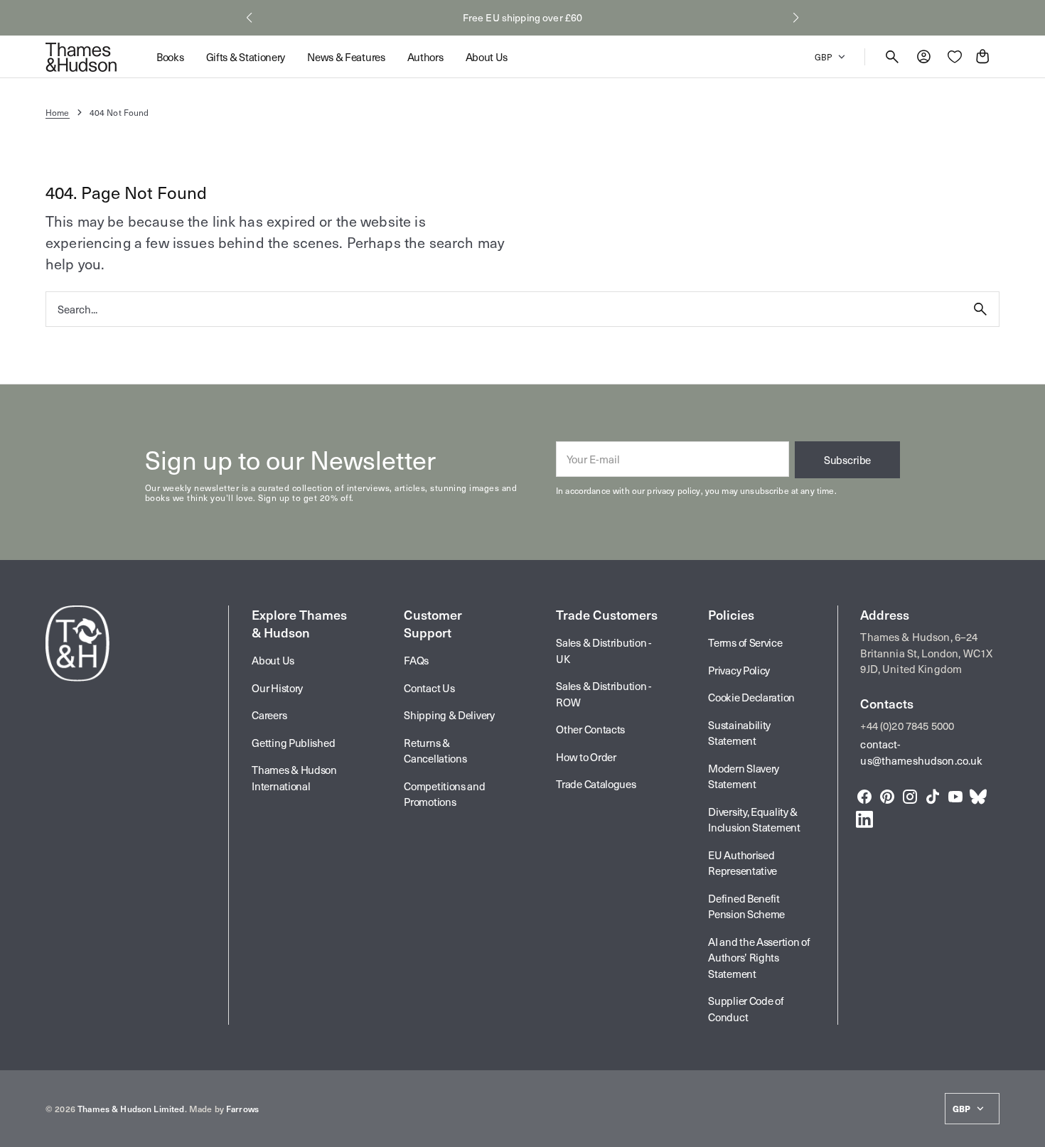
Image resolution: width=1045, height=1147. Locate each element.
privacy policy (673, 490)
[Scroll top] (1028, 1130)
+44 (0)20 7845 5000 (907, 725)
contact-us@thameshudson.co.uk (921, 752)
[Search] (980, 309)
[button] (249, 18)
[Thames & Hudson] (81, 57)
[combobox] (504, 308)
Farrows (242, 1108)
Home (57, 112)
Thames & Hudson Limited (130, 1108)
